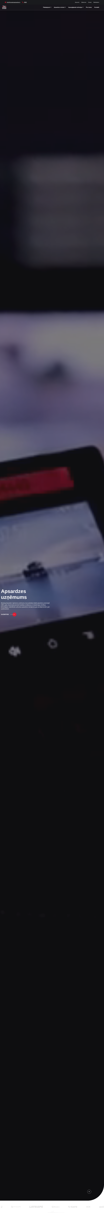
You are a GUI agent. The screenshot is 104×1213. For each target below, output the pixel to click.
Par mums (89, 7)
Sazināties (5, 614)
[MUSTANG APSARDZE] (4, 7)
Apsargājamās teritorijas (75, 7)
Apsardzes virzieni (59, 7)
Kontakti (96, 7)
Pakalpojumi (46, 7)
